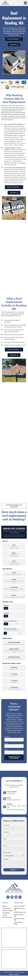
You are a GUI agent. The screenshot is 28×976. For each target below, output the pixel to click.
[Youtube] (16, 897)
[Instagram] (7, 897)
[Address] (4, 806)
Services (5, 903)
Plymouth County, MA (19, 919)
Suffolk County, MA (19, 912)
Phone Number (12, 792)
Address (9, 804)
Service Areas (18, 903)
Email (6, 749)
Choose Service (7, 852)
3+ (13, 633)
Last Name (6, 832)
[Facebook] (12, 897)
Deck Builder (6, 913)
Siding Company (6, 908)
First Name (6, 825)
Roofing (4, 906)
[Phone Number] (4, 792)
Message (5, 859)
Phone (6, 743)
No (6, 608)
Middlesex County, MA (19, 909)
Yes (11, 608)
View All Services (7, 917)
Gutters (4, 915)
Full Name (7, 737)
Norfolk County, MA (18, 915)
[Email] (4, 798)
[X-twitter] (20, 897)
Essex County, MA (19, 906)
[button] (25, 3)
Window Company (7, 910)
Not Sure (17, 623)
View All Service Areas (18, 923)
